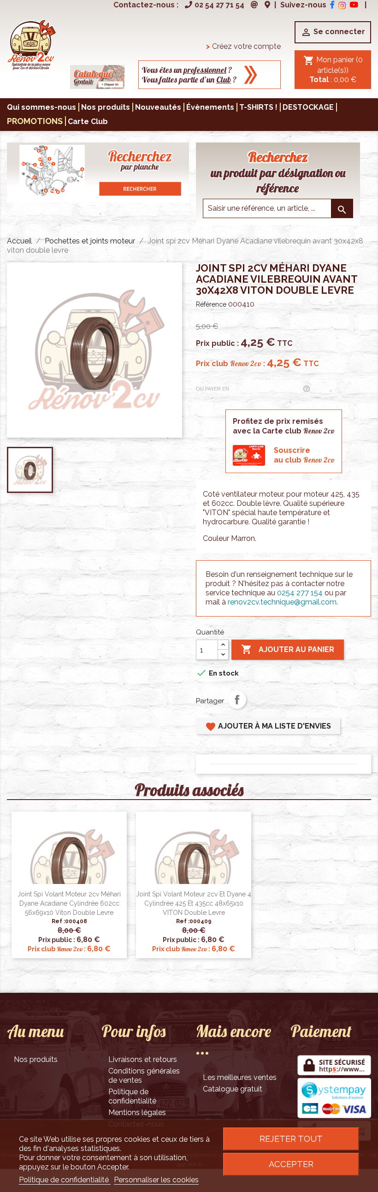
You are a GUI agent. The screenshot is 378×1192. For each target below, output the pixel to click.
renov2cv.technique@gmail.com (282, 602)
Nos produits (36, 1059)
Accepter (291, 1164)
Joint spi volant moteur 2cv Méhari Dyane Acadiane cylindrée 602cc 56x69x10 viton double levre (69, 903)
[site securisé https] (334, 1066)
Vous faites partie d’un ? (189, 79)
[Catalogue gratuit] (97, 76)
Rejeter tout (291, 1139)
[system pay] (334, 1098)
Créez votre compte (243, 46)
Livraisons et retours (142, 1059)
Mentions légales (137, 1112)
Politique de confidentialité (132, 1096)
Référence (211, 304)
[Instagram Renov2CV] (342, 4)
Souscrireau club (304, 455)
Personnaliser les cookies (156, 1179)
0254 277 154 (300, 592)
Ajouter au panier (287, 649)
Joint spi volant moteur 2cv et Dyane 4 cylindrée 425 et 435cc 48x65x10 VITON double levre (193, 903)
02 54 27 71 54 (219, 4)
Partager (237, 699)
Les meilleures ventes (240, 1077)
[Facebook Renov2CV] (332, 4)
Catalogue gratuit (232, 1089)
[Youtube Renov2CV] (354, 4)
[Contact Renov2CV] (254, 4)
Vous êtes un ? (187, 70)
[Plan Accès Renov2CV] (267, 4)
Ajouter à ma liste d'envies (268, 726)
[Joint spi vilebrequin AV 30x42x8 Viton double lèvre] (31, 44)
